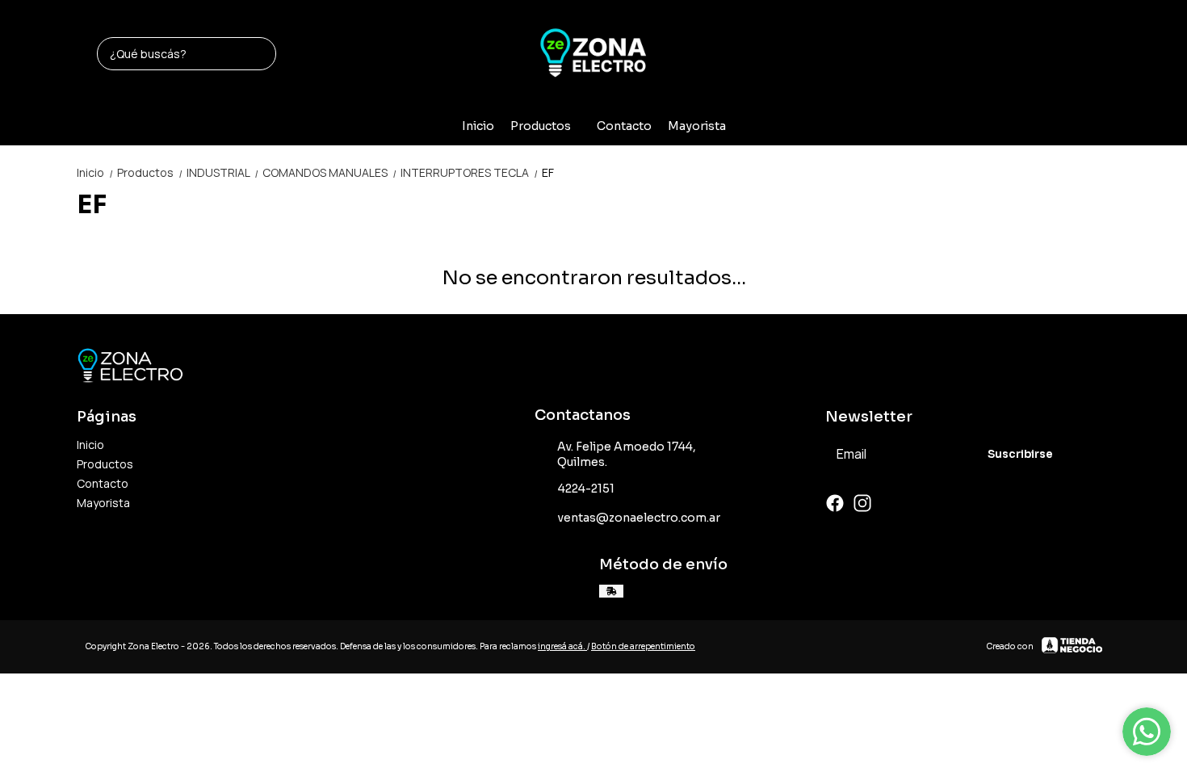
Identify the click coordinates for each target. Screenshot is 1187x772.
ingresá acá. (562, 646)
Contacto (624, 126)
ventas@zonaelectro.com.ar (639, 517)
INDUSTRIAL (223, 172)
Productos (540, 126)
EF (548, 172)
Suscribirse (1020, 454)
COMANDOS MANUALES (329, 172)
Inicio (478, 126)
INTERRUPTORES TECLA (470, 172)
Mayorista (697, 126)
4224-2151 (586, 488)
